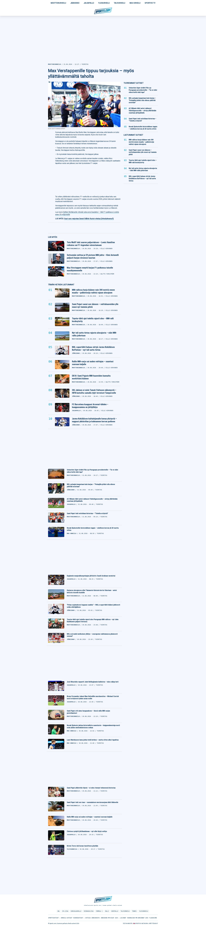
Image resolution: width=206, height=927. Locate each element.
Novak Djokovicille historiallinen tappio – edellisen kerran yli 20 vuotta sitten (93, 529)
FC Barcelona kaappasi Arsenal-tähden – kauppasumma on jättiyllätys (90, 405)
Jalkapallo (89, 3)
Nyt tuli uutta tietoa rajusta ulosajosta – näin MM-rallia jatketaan (94, 334)
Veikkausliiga (88, 911)
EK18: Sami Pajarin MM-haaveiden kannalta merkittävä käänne (91, 377)
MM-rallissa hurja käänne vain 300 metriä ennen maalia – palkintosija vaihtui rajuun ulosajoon (93, 291)
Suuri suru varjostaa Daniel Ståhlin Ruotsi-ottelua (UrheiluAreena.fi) (89, 219)
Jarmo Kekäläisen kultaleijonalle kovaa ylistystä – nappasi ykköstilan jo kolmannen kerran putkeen (94, 420)
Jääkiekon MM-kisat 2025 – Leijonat (113, 918)
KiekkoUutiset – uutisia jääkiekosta (86, 918)
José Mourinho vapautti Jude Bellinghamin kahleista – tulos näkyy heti (92, 682)
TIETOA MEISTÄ (127, 923)
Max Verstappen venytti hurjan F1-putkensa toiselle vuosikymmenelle (90, 269)
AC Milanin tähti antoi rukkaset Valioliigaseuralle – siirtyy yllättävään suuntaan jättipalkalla (92, 500)
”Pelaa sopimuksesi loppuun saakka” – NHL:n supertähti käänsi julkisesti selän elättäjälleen (93, 606)
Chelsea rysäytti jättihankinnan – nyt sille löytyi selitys (87, 831)
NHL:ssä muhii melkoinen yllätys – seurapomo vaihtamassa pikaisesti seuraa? (92, 635)
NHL (59, 911)
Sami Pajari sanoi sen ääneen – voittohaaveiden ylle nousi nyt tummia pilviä (95, 305)
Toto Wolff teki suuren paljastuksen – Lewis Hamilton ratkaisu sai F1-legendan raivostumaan (91, 243)
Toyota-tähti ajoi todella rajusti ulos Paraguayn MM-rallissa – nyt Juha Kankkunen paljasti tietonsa (92, 620)
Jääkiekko (74, 3)
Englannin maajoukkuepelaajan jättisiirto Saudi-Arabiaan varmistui (91, 576)
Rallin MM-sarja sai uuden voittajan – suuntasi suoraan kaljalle (92, 363)
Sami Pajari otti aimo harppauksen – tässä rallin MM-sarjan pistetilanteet (88, 712)
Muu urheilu (135, 3)
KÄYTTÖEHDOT (153, 923)
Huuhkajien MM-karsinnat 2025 (137, 918)
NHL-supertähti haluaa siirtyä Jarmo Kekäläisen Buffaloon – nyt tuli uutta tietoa (93, 348)
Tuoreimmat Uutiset (133, 83)
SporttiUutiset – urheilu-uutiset (60, 918)
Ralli (107, 911)
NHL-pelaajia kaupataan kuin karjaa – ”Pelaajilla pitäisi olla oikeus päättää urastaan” (91, 485)
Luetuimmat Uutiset (133, 135)
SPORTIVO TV (150, 3)
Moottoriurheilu (58, 3)
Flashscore (153, 918)
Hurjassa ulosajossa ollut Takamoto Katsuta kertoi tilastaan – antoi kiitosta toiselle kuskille (92, 591)
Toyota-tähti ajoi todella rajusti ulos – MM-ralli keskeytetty (93, 320)
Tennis (134, 911)
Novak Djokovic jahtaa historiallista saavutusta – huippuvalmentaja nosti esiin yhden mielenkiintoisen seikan (93, 726)
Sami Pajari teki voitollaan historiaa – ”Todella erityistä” (87, 513)
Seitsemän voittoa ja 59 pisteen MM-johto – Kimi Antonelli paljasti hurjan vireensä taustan (93, 256)
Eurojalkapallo (76, 911)
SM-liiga (65, 911)
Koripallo (114, 911)
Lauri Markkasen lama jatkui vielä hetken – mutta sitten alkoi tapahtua (93, 740)
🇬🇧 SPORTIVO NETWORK (140, 923)
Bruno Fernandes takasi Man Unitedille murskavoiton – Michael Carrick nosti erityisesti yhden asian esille (93, 697)
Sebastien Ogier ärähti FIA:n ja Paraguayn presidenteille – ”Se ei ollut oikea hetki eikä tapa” (92, 471)
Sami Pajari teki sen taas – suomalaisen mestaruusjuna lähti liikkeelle (92, 802)
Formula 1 (99, 911)
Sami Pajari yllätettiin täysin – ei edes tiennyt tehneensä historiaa (91, 788)
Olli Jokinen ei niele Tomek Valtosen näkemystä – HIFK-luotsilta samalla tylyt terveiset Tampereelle (94, 391)
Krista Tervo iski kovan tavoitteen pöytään (82, 846)
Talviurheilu (119, 3)
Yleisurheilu (104, 3)
